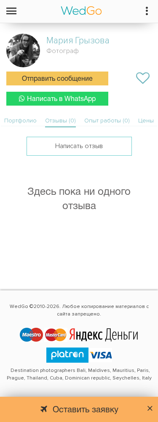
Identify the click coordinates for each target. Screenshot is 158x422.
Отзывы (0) (60, 120)
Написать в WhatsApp (61, 99)
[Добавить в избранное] (143, 78)
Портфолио (20, 120)
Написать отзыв (79, 146)
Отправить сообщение (57, 79)
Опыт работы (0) (107, 120)
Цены (146, 120)
